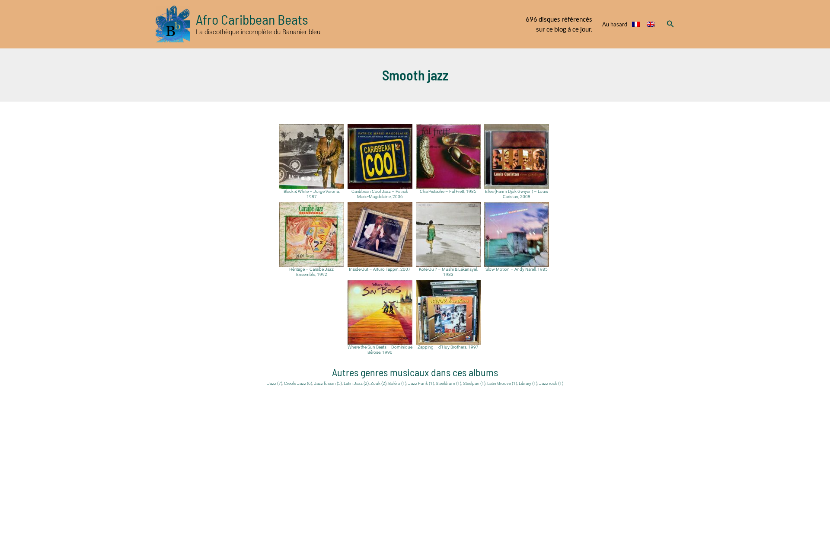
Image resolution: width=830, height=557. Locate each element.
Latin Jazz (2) (356, 383)
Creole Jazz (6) (298, 383)
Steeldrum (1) (448, 383)
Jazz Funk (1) (421, 383)
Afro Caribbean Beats (252, 19)
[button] (670, 24)
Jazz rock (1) (551, 383)
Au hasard (614, 24)
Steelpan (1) (474, 383)
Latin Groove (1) (502, 383)
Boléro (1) (397, 383)
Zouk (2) (378, 383)
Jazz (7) (274, 383)
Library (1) (528, 383)
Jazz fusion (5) (328, 383)
